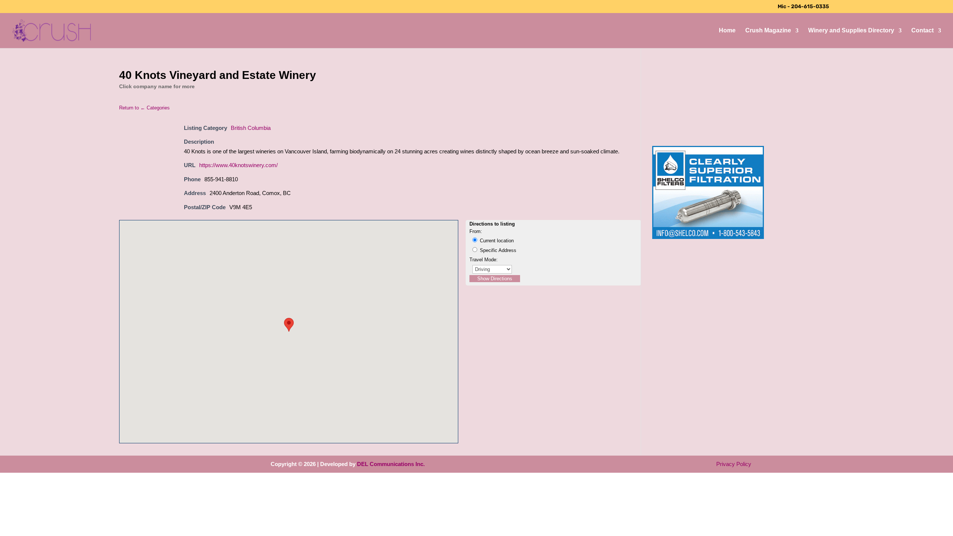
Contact (922, 31)
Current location (496, 240)
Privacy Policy (733, 464)
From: (475, 231)
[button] (289, 325)
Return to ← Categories (144, 108)
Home (727, 31)
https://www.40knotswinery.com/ (238, 165)
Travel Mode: (483, 259)
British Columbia (251, 128)
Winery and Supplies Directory (851, 31)
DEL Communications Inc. (391, 464)
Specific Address (497, 250)
